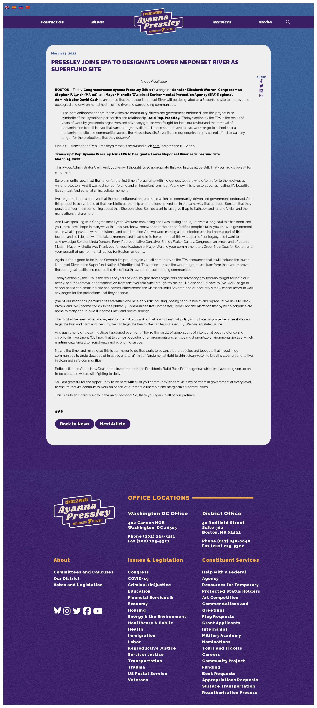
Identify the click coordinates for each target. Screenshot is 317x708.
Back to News (74, 423)
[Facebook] (87, 611)
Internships (215, 629)
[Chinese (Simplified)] (28, 7)
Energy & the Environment (157, 616)
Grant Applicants (221, 623)
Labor (134, 641)
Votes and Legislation (78, 584)
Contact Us (52, 22)
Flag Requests (218, 616)
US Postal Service (148, 673)
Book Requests (218, 673)
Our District (67, 578)
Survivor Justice (146, 654)
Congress (138, 572)
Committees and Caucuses (84, 572)
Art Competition (220, 597)
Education (139, 591)
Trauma (136, 667)
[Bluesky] (57, 610)
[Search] (288, 22)
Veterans (138, 679)
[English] (7, 7)
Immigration (142, 635)
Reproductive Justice (152, 648)
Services (222, 22)
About (97, 22)
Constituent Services (230, 560)
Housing (137, 610)
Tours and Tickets (222, 648)
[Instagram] (67, 611)
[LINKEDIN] (261, 90)
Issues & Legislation (155, 560)
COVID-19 (138, 578)
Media (265, 22)
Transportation (145, 660)
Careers (211, 654)
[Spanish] (14, 7)
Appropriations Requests (230, 679)
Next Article (112, 423)
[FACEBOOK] (261, 81)
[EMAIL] (261, 95)
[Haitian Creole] (21, 7)
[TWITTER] (261, 86)
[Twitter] (77, 611)
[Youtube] (98, 611)
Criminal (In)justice (149, 584)
